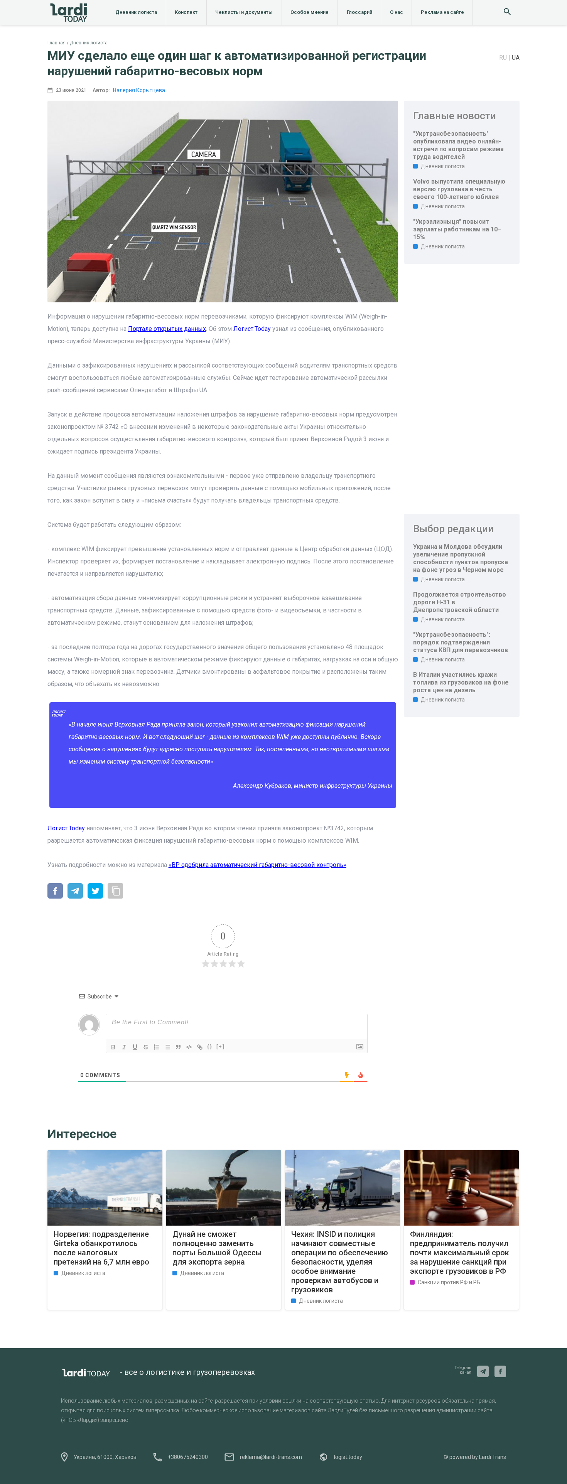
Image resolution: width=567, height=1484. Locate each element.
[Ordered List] (156, 1047)
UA (516, 57)
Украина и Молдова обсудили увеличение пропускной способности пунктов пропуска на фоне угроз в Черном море (460, 558)
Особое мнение (309, 12)
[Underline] (135, 1047)
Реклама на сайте (442, 12)
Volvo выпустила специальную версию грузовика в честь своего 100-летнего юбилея (459, 189)
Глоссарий (359, 12)
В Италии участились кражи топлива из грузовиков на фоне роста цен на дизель (461, 682)
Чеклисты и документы (244, 12)
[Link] (199, 1047)
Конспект (186, 12)
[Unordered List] (167, 1047)
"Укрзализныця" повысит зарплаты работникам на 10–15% (457, 229)
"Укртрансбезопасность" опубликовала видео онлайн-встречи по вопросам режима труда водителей (458, 145)
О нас (396, 12)
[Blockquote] (178, 1047)
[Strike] (145, 1047)
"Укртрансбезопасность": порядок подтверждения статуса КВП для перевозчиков (460, 642)
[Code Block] (189, 1047)
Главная (56, 43)
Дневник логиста (136, 12)
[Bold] (113, 1047)
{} (210, 1046)
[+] (220, 1046)
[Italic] (124, 1047)
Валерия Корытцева (139, 90)
